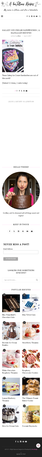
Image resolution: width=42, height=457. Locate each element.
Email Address (8, 249)
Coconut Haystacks (29, 426)
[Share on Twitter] (21, 91)
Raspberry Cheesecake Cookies (30, 372)
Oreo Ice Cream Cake (10, 426)
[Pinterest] (34, 16)
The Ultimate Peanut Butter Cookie (30, 399)
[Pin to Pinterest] (24, 91)
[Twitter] (29, 16)
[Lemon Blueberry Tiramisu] (11, 387)
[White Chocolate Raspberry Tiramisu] (11, 359)
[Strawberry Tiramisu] (31, 331)
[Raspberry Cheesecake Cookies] (31, 359)
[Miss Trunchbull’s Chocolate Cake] (11, 303)
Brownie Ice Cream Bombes (9, 344)
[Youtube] (36, 16)
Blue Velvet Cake (29, 315)
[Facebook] (15, 442)
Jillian (19, 36)
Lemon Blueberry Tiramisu (8, 399)
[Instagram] (31, 16)
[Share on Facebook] (19, 91)
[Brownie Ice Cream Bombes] (11, 331)
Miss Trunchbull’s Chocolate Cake (9, 316)
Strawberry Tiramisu (30, 343)
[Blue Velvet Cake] (31, 303)
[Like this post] (17, 91)
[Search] (40, 16)
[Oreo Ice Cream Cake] (11, 414)
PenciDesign (34, 449)
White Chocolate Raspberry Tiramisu (9, 372)
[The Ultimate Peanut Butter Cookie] (31, 387)
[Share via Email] (26, 91)
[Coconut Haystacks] (31, 414)
